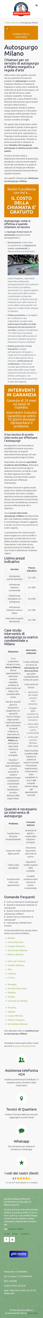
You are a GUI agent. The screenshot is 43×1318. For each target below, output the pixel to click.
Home (8, 22)
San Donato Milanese (17, 950)
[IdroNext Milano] (21, 9)
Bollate (11, 938)
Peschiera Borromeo (17, 988)
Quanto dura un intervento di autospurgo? (18, 918)
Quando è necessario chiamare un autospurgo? (20, 906)
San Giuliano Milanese (18, 1024)
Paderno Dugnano (16, 1020)
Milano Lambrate (15, 954)
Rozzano (12, 1007)
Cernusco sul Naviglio (17, 1001)
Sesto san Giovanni (16, 961)
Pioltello (12, 992)
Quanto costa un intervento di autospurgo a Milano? (19, 912)
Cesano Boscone (15, 942)
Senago (11, 997)
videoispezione (28, 1046)
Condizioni (24, 1234)
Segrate (11, 1011)
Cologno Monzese (16, 946)
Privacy (15, 1234)
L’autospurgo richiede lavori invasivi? (18, 924)
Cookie (7, 1234)
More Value (32, 1313)
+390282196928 (15, 1229)
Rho (9, 969)
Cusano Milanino (15, 1016)
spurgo (16, 1046)
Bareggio (12, 984)
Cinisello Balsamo (16, 965)
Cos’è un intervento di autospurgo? (22, 902)
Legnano (12, 973)
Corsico (11, 977)
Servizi (15, 22)
